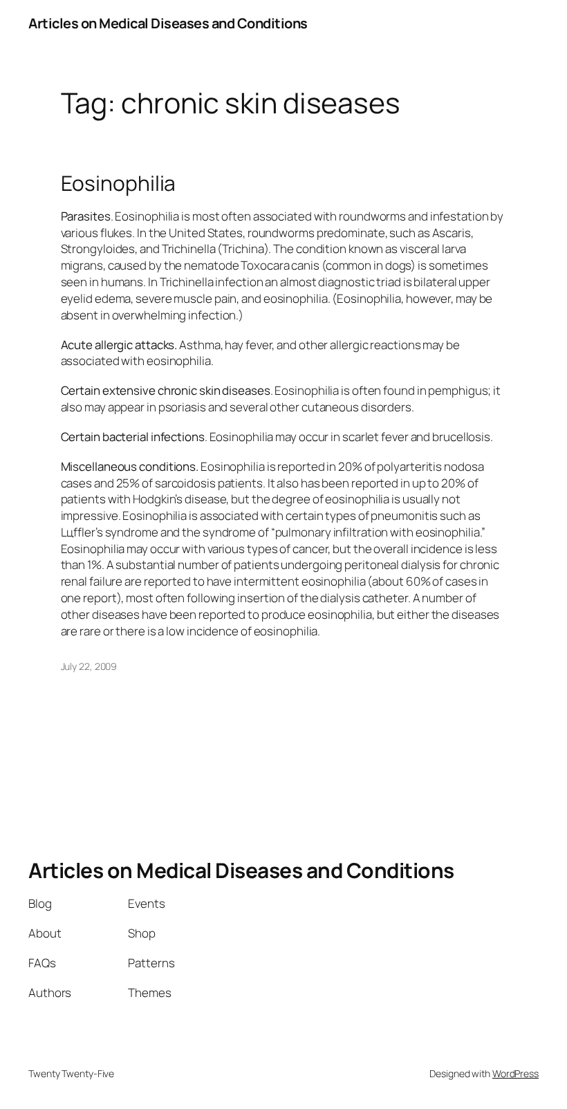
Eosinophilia (118, 183)
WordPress (515, 1073)
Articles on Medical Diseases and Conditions (168, 23)
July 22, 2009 (89, 666)
